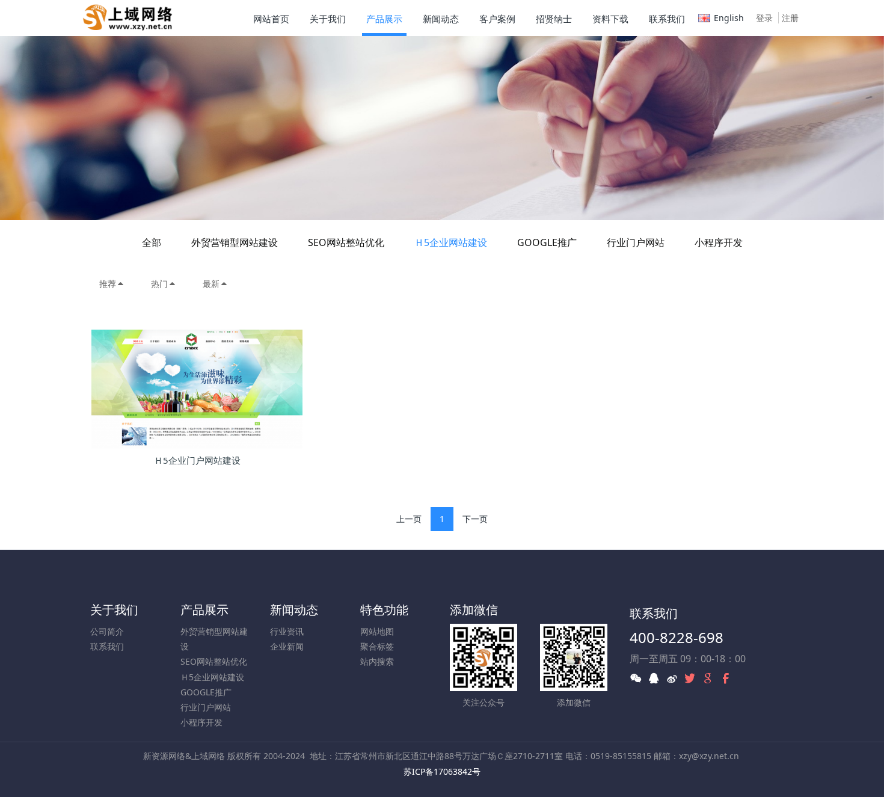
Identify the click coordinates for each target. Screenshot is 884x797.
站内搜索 (377, 661)
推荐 (107, 283)
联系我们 (107, 646)
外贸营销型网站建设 (234, 242)
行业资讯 (287, 631)
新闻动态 (294, 610)
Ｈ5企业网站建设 (450, 242)
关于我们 (114, 610)
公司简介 (107, 631)
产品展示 (204, 610)
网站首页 (271, 19)
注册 (790, 17)
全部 (151, 242)
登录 (764, 17)
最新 (211, 283)
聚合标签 (377, 646)
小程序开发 (719, 242)
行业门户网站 (636, 242)
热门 (159, 283)
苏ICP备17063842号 (442, 771)
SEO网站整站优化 (346, 242)
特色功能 (384, 610)
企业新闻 (287, 646)
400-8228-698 (676, 637)
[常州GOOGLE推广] (127, 18)
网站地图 (377, 631)
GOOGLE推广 (547, 242)
